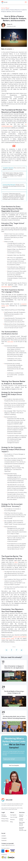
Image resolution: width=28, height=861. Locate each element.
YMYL (16, 562)
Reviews (12, 819)
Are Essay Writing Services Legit (22, 829)
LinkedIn (3, 836)
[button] (26, 2)
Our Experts (13, 815)
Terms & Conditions (4, 815)
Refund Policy (4, 821)
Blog (7, 8)
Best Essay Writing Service (22, 824)
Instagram (4, 838)
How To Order (13, 817)
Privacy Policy (4, 818)
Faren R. (9, 24)
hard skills (10, 341)
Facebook (3, 840)
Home (3, 8)
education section (6, 286)
